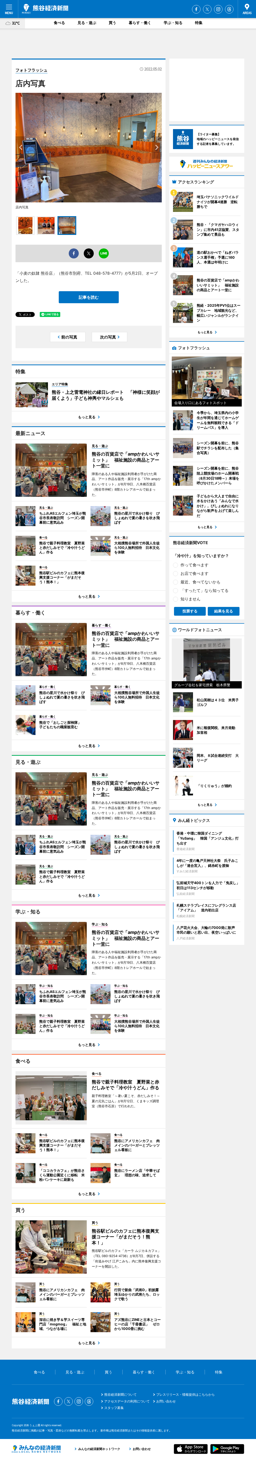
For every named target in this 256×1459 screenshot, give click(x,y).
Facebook (196, 9)
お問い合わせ (166, 1401)
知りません (190, 599)
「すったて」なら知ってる (204, 590)
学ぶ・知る (173, 22)
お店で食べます (194, 573)
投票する (190, 611)
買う (112, 22)
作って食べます (194, 565)
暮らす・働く (140, 22)
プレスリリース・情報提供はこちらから (185, 1394)
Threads (229, 9)
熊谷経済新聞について (120, 1394)
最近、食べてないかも (200, 582)
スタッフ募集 (114, 1408)
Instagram (218, 9)
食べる (59, 22)
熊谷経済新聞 (45, 9)
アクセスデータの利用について (127, 1401)
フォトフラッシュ (32, 70)
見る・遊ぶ (87, 22)
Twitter (207, 9)
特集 (198, 22)
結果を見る (223, 611)
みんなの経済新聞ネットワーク (36, 1449)
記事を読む (89, 297)
